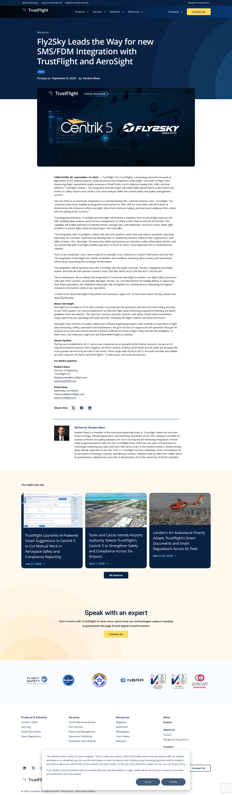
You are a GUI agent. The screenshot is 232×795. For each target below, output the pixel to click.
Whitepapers (123, 731)
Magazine (121, 722)
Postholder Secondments (82, 741)
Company (173, 11)
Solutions (115, 11)
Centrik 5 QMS (29, 722)
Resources (133, 11)
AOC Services (76, 726)
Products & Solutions (34, 717)
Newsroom (122, 726)
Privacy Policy (67, 791)
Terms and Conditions (85, 791)
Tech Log (26, 726)
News (41, 71)
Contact (168, 746)
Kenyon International (52, 2)
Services (97, 11)
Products (80, 11)
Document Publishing (80, 736)
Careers (167, 734)
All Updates (116, 575)
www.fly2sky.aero (64, 297)
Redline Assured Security (77, 2)
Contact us (198, 11)
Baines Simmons (30, 2)
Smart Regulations (31, 736)
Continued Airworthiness (82, 722)
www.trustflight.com (65, 380)
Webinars (121, 741)
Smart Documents (31, 731)
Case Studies (123, 736)
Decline (173, 781)
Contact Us (198, 768)
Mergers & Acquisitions (198, 2)
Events (167, 722)
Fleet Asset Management (82, 731)
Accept (148, 781)
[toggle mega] (87, 12)
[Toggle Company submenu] (181, 12)
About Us (169, 729)
